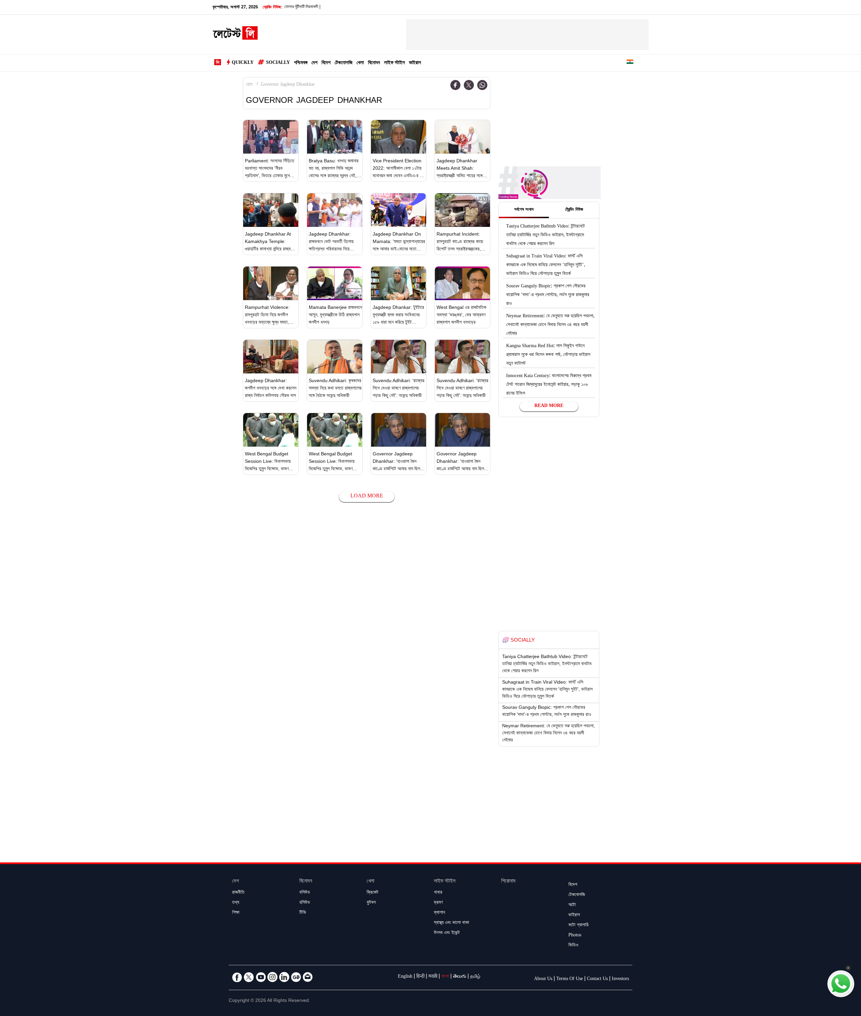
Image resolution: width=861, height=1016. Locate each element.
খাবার (438, 893)
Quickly (243, 63)
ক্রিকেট (372, 893)
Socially (278, 63)
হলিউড (304, 903)
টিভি (302, 913)
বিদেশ (326, 63)
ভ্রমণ (438, 903)
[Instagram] (272, 977)
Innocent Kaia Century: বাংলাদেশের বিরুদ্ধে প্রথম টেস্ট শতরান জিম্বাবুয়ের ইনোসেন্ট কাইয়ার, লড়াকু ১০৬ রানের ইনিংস (548, 385)
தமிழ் (475, 977)
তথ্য (235, 903)
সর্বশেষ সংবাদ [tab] (523, 210)
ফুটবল (371, 903)
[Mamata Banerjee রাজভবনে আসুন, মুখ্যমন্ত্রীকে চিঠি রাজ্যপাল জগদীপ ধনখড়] (334, 283)
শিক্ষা (235, 913)
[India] (630, 63)
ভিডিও (573, 945)
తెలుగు (459, 977)
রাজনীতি (238, 893)
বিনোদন (374, 63)
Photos (574, 935)
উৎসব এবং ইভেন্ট (447, 933)
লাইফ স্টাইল (394, 63)
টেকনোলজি (343, 63)
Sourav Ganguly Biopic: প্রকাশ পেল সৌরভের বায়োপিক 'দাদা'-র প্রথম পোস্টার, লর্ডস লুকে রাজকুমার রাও (547, 295)
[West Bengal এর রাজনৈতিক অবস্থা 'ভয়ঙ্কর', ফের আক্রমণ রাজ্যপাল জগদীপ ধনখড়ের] (462, 283)
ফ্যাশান (439, 913)
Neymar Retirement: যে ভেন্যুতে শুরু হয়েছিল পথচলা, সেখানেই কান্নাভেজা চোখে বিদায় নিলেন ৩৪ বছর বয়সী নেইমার (550, 325)
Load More (366, 496)
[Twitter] (469, 85)
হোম (249, 85)
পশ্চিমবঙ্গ (300, 63)
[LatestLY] (235, 35)
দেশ (314, 63)
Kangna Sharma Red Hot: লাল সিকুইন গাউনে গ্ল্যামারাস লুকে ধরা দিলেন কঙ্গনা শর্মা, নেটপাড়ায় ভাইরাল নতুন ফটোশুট (548, 355)
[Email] (308, 977)
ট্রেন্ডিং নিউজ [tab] (574, 210)
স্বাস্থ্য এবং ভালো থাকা (451, 923)
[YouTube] (261, 977)
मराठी (432, 977)
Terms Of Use (569, 979)
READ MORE (548, 406)
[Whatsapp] (482, 85)
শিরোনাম (508, 882)
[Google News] (296, 977)
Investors (620, 979)
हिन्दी (420, 977)
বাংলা (445, 977)
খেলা (360, 63)
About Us (543, 979)
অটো (572, 905)
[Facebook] (455, 85)
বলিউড (304, 893)
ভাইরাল (415, 63)
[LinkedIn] (284, 977)
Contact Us (597, 979)
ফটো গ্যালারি (578, 925)
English (405, 977)
